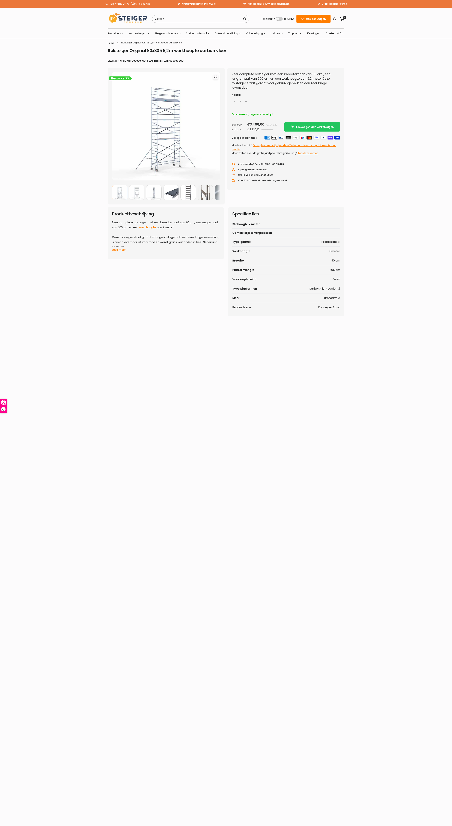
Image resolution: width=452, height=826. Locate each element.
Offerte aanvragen (313, 19)
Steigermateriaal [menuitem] (196, 33)
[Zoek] (244, 19)
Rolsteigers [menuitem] (114, 33)
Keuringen (313, 33)
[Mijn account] (334, 19)
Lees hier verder (308, 153)
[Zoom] (215, 76)
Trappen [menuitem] (293, 33)
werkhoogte (147, 227)
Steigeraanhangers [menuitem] (166, 33)
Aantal (236, 95)
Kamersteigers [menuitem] (138, 33)
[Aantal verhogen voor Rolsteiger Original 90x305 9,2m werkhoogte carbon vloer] (246, 101)
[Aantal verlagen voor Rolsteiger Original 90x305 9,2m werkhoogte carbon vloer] (234, 101)
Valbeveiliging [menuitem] (254, 33)
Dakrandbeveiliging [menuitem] (226, 33)
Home (111, 42)
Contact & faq (335, 33)
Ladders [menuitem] (275, 33)
